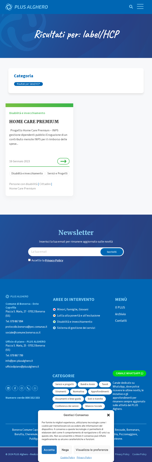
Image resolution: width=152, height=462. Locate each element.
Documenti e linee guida (68, 399)
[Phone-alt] (28, 388)
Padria (114, 434)
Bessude (120, 430)
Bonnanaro (132, 430)
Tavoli (105, 384)
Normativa (78, 391)
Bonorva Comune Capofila (27, 430)
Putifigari (34, 439)
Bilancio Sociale (93, 406)
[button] (108, 415)
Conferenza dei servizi (67, 406)
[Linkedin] (8, 388)
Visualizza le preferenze (92, 450)
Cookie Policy (67, 457)
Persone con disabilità (23, 184)
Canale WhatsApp (128, 373)
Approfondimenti (100, 391)
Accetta (49, 450)
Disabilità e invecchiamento (27, 113)
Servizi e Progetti (57, 173)
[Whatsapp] (35, 388)
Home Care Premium (22, 188)
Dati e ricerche (95, 399)
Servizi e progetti (64, 384)
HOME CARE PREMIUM (34, 121)
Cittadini (45, 184)
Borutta (19, 434)
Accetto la (47, 260)
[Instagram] (21, 388)
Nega (65, 450)
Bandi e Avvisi (88, 384)
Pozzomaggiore (128, 434)
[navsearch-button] (129, 7)
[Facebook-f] (15, 388)
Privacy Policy (84, 457)
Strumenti (60, 391)
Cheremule (31, 434)
